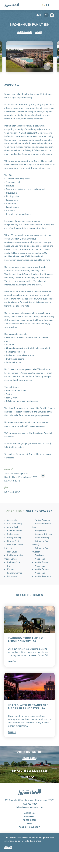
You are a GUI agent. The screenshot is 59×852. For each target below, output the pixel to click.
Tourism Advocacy (29, 827)
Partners (29, 817)
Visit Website (24, 32)
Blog (29, 824)
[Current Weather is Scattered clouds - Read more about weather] (43, 5)
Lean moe (35, 841)
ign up (29, 776)
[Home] (13, 5)
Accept (8, 846)
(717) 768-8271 (12, 481)
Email (38, 32)
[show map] (43, 476)
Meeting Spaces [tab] (38, 510)
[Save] (52, 15)
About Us (29, 813)
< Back (38, 15)
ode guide (29, 757)
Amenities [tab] (14, 510)
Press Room (29, 820)
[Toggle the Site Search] (47, 5)
